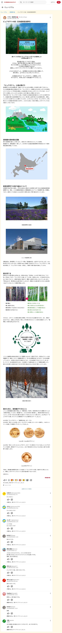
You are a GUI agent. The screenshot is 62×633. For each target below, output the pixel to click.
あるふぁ (9, 566)
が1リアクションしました (16, 629)
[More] (50, 493)
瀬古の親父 (9, 549)
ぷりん (8, 506)
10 (17, 480)
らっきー (9, 520)
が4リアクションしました (16, 502)
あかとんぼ (9, 579)
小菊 (8, 620)
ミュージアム (4, 12)
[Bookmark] (9, 480)
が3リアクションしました (16, 562)
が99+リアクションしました (13, 482)
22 (13, 480)
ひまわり (9, 493)
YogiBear (9, 593)
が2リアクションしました (17, 616)
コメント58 (8, 485)
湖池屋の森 (12, 12)
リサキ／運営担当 (11, 17)
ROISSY (9, 535)
